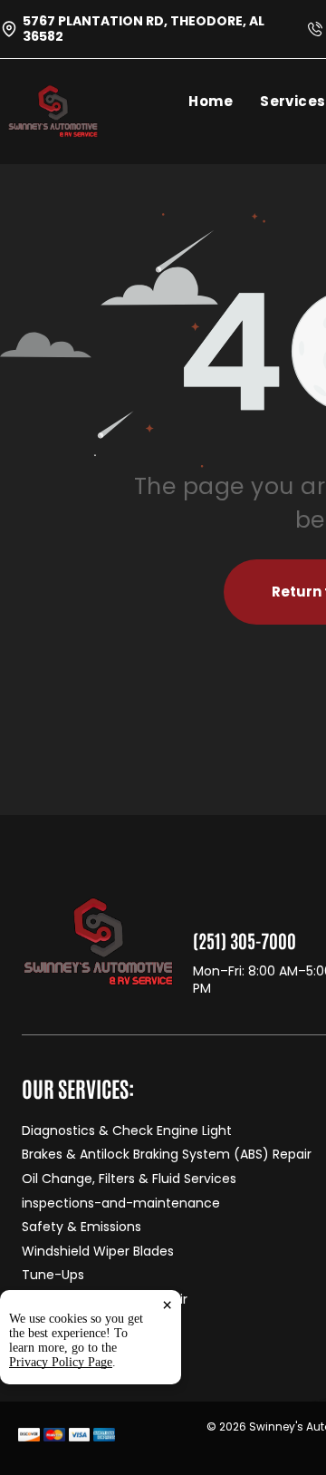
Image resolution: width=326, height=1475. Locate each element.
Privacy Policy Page (60, 1362)
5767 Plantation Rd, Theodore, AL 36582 (143, 28)
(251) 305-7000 (244, 940)
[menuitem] (224, 101)
